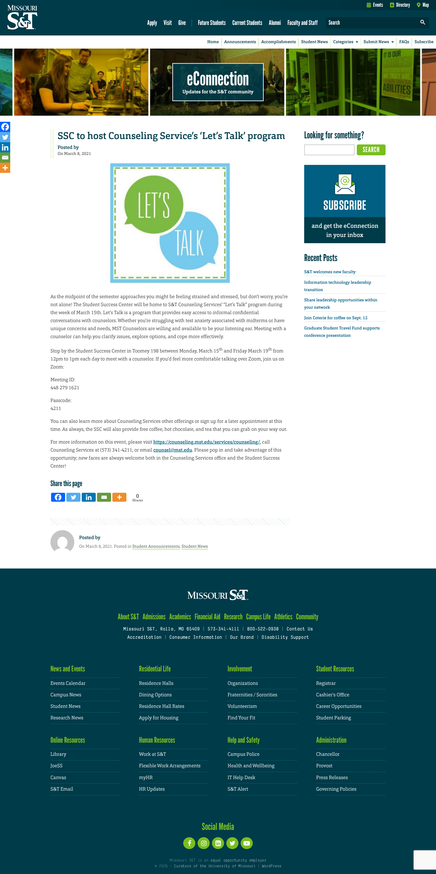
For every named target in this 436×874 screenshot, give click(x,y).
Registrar (326, 683)
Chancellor (328, 754)
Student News (314, 42)
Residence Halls (156, 683)
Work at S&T (152, 754)
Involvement (240, 668)
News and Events (67, 668)
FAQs (404, 42)
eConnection (218, 78)
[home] (42, 17)
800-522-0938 (263, 629)
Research (233, 616)
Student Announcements (156, 546)
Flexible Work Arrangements (170, 766)
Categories (343, 42)
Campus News (65, 695)
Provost (324, 766)
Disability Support (285, 637)
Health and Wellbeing (251, 766)
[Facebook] (5, 127)
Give (182, 23)
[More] (5, 168)
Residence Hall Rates (161, 706)
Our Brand (241, 637)
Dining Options (155, 695)
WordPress (271, 866)
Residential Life (155, 668)
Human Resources (157, 740)
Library (58, 754)
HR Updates (152, 789)
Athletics (283, 616)
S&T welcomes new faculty (330, 272)
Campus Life (258, 616)
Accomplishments (278, 42)
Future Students (212, 23)
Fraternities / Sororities (252, 695)
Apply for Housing (158, 718)
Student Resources (335, 668)
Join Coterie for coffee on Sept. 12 (335, 318)
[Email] (5, 157)
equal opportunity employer (238, 860)
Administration (331, 740)
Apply (152, 23)
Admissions (154, 616)
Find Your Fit (241, 718)
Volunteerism (242, 706)
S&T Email (61, 789)
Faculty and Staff (303, 23)
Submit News (376, 42)
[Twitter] (5, 137)
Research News (66, 718)
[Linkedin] (5, 147)
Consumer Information (195, 637)
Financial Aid (208, 616)
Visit (168, 23)
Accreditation (144, 637)
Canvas (58, 778)
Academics (180, 616)
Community (307, 616)
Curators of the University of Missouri (214, 866)
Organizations (243, 683)
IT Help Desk (241, 778)
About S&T (128, 616)
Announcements (240, 42)
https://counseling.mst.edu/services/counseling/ (206, 442)
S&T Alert (238, 789)
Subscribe (424, 42)
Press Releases (332, 778)
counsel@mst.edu (172, 450)
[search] (423, 22)
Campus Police (243, 754)
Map (426, 5)
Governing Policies (336, 789)
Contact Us (300, 629)
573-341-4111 (223, 629)
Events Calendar (68, 683)
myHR (146, 778)
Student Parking (333, 718)
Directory (403, 5)
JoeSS (56, 766)
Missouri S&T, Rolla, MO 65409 (161, 629)
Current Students (247, 23)
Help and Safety (244, 740)
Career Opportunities (339, 706)
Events (378, 5)
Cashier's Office (333, 695)
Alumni (275, 23)
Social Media (218, 826)
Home (213, 42)
